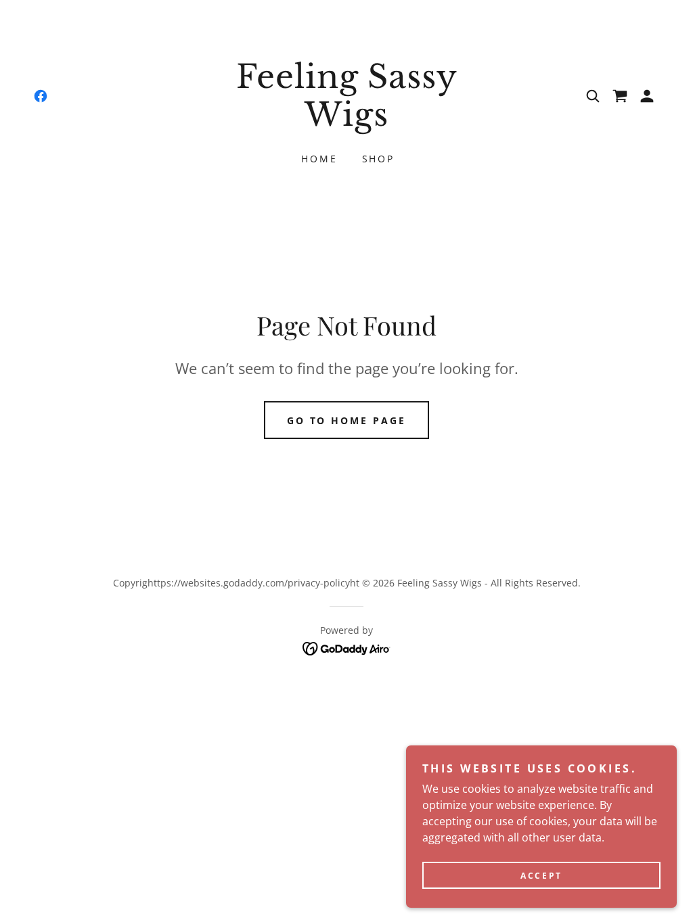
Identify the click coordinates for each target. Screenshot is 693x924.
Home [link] (319, 158)
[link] (40, 96)
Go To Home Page (347, 420)
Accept (541, 875)
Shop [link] (378, 158)
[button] (647, 96)
